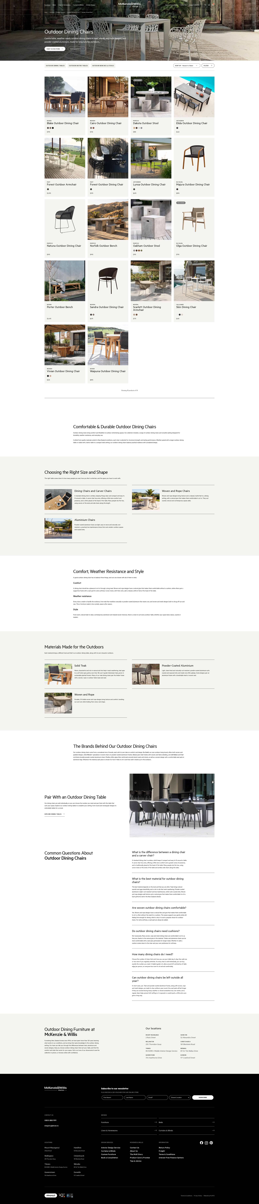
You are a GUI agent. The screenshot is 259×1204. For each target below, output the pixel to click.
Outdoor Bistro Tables (78, 66)
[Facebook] (201, 1142)
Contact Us (134, 1147)
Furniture (47, 5)
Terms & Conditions (167, 1154)
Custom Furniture (108, 1154)
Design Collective (194, 5)
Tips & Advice (135, 1161)
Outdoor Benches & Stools (103, 66)
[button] (212, 5)
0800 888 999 (50, 1120)
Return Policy (164, 1147)
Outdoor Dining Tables (55, 66)
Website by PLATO (209, 1195)
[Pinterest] (211, 1142)
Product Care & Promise (140, 1157)
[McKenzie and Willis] (129, 5)
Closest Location (175, 1094)
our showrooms (88, 1050)
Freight (162, 1151)
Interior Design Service (110, 1147)
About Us (183, 5)
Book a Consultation (171, 5)
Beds (54, 5)
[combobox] (179, 1097)
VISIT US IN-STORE (53, 49)
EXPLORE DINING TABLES (53, 814)
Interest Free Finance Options (171, 1157)
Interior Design (90, 5)
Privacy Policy (198, 1195)
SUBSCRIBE (203, 1097)
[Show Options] (189, 1097)
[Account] (209, 5)
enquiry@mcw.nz (52, 1125)
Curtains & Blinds (78, 5)
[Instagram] (206, 1143)
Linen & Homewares (64, 5)
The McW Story (136, 1154)
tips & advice (75, 49)
